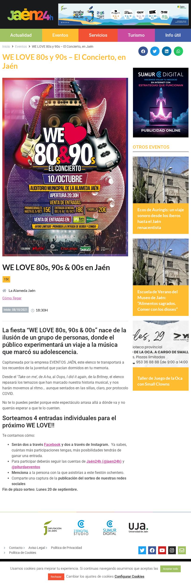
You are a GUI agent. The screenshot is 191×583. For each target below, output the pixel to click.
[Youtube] (162, 550)
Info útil (173, 35)
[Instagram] (172, 550)
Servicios (98, 35)
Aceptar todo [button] (170, 568)
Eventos (60, 35)
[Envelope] (182, 550)
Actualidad (21, 35)
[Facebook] (152, 550)
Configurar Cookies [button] (129, 576)
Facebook (52, 444)
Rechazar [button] (56, 576)
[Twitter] (142, 550)
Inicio (6, 46)
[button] (143, 51)
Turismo (136, 35)
